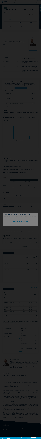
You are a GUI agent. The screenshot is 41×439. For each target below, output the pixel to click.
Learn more (8, 438)
